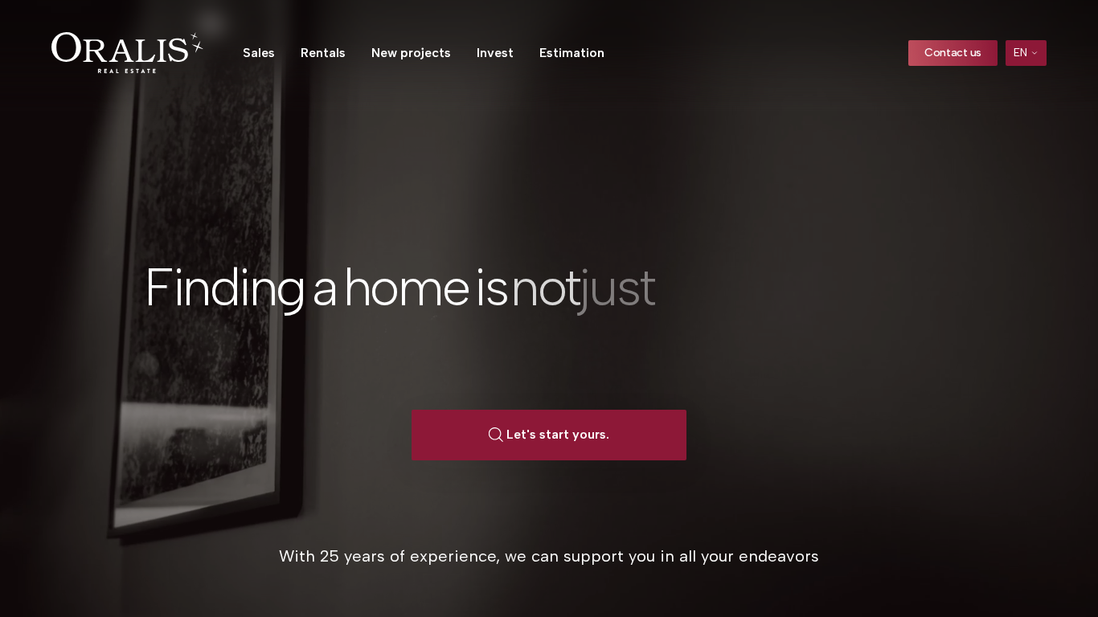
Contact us (952, 52)
